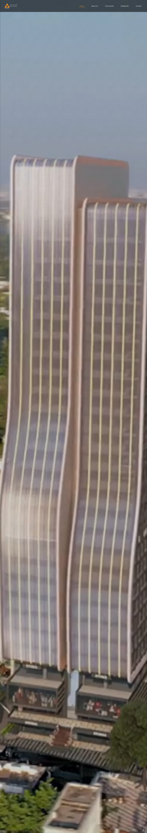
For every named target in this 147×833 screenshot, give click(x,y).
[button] (109, 6)
